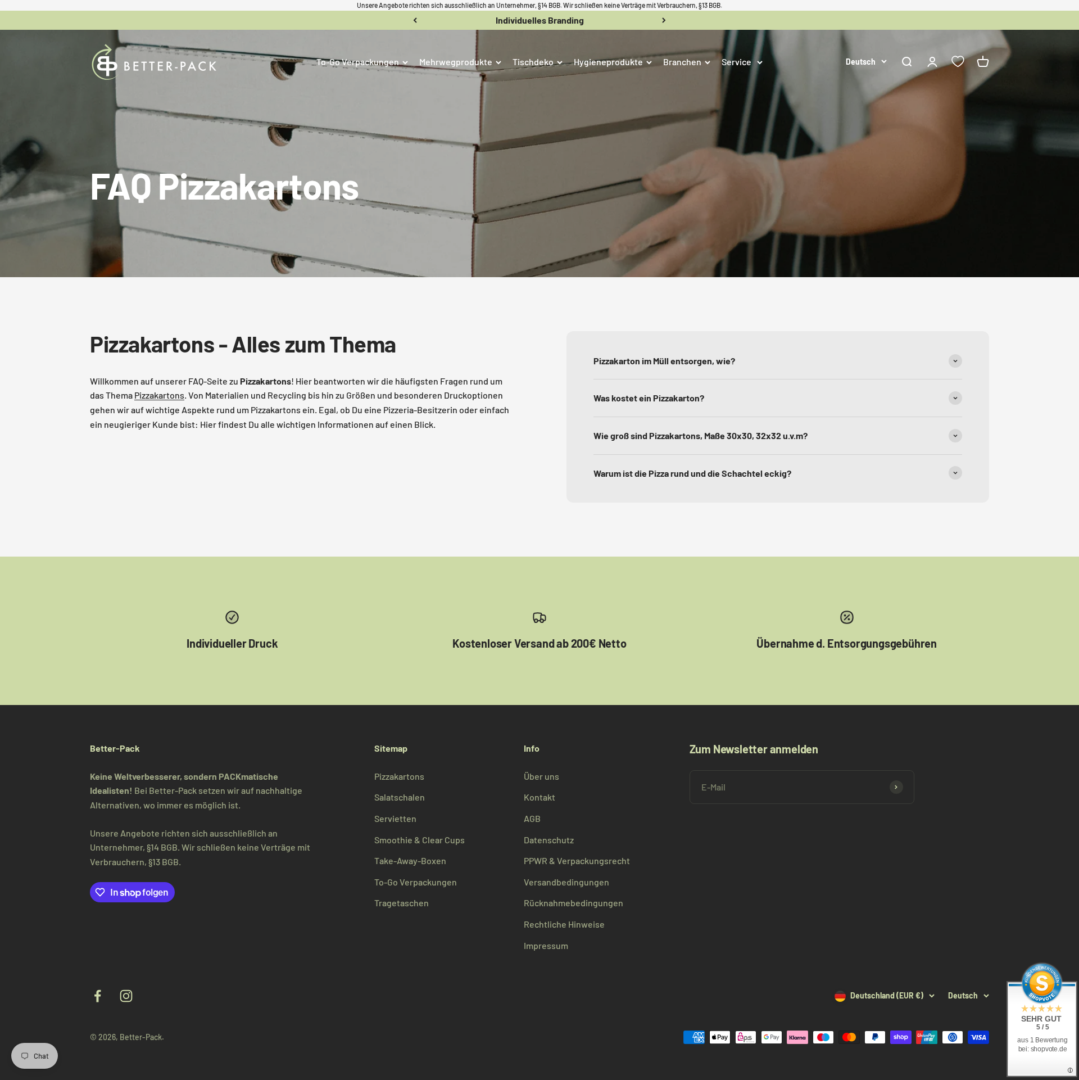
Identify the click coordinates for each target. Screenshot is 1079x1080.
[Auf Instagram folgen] (126, 996)
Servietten (395, 818)
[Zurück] (415, 20)
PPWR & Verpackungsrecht (577, 860)
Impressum (546, 945)
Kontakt (539, 797)
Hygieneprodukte (608, 61)
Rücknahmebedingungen (573, 902)
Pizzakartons (159, 395)
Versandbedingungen (566, 881)
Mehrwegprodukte (455, 61)
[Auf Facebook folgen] (97, 996)
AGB (532, 818)
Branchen (682, 61)
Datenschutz (549, 839)
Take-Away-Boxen (410, 860)
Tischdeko (533, 61)
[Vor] (664, 20)
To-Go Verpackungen (357, 61)
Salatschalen (399, 797)
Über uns (541, 776)
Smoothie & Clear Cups (419, 839)
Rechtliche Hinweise (564, 924)
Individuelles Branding (540, 20)
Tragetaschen (401, 902)
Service (736, 61)
